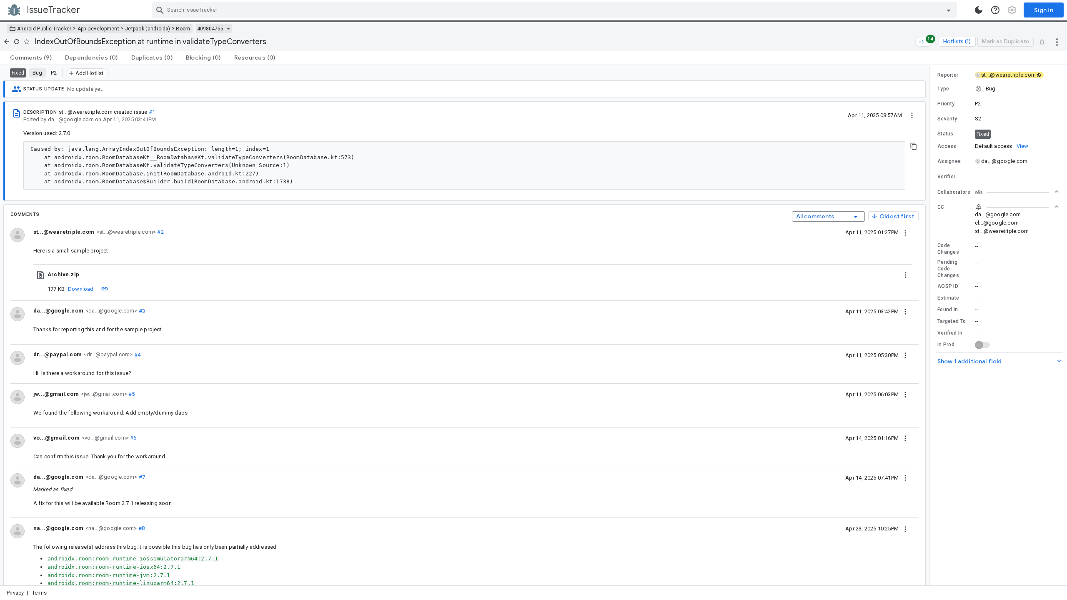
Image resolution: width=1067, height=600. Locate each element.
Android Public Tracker (44, 29)
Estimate (948, 298)
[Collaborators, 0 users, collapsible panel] (1017, 191)
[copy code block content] (914, 146)
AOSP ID (947, 286)
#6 (133, 438)
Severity (947, 119)
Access (947, 146)
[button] (998, 89)
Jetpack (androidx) (147, 29)
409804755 (210, 29)
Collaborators (953, 192)
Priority (945, 104)
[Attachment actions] (905, 274)
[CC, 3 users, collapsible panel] (1017, 206)
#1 (152, 112)
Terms (39, 593)
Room (183, 29)
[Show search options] (949, 10)
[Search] (160, 10)
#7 (141, 477)
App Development (99, 29)
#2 (160, 232)
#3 (141, 311)
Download (81, 289)
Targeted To (951, 321)
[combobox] (555, 10)
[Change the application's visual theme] (978, 10)
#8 (141, 528)
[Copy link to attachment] (104, 288)
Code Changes (948, 248)
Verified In (949, 333)
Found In (947, 309)
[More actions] (1057, 41)
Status (945, 134)
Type (943, 89)
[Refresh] (17, 42)
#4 (136, 354)
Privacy (15, 593)
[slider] (930, 325)
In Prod (945, 345)
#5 (131, 394)
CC (940, 207)
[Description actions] (912, 115)
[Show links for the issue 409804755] (228, 28)
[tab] (30, 57)
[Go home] (7, 42)
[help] (995, 10)
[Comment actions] (905, 232)
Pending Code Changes (948, 268)
